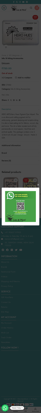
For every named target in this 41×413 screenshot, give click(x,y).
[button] (5, 408)
